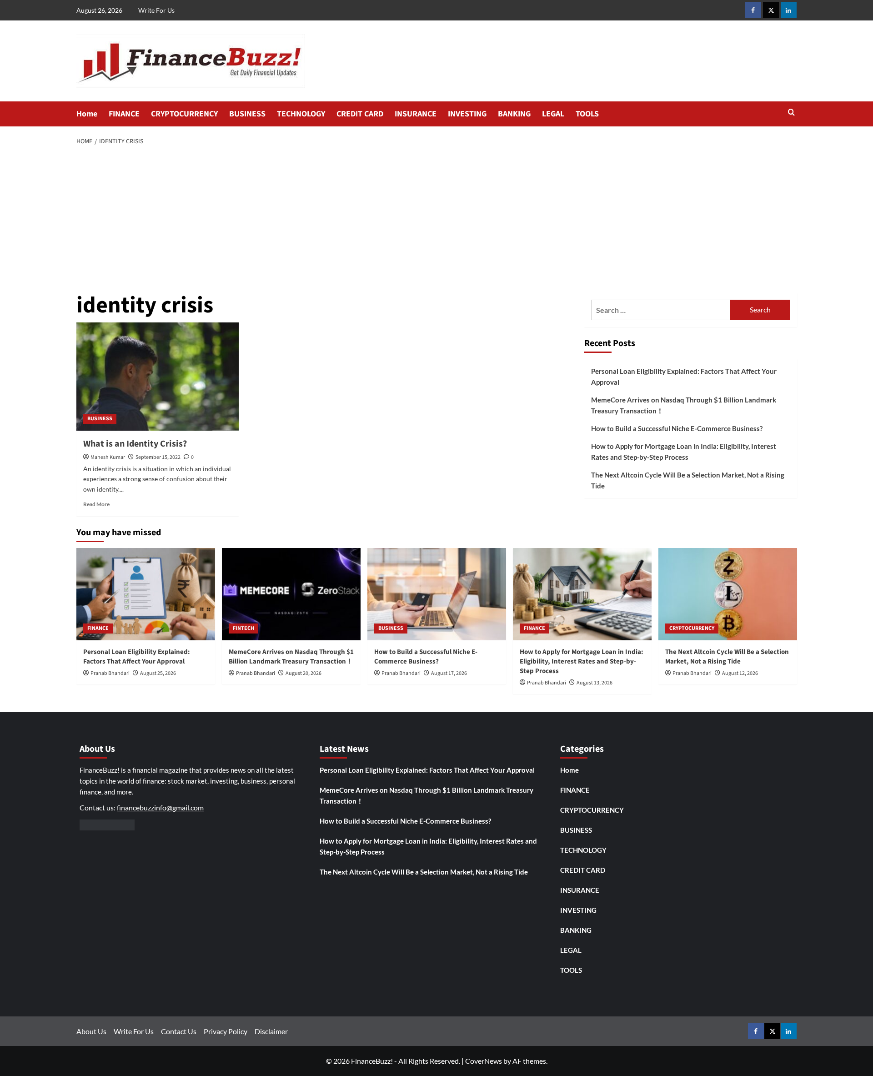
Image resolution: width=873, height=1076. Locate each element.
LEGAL (553, 114)
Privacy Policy (225, 1031)
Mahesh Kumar (107, 457)
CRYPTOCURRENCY (184, 114)
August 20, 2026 (303, 673)
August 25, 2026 (158, 673)
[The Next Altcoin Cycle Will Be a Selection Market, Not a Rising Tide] (727, 594)
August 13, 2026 (594, 683)
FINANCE (124, 114)
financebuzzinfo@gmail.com (160, 807)
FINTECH (243, 628)
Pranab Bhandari (110, 673)
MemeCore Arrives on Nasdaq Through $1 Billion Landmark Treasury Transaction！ (683, 405)
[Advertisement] (436, 220)
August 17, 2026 (449, 673)
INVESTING (467, 114)
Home (86, 114)
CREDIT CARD (359, 114)
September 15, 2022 (158, 457)
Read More (96, 504)
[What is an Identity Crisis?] (157, 376)
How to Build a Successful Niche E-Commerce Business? (677, 428)
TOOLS (587, 114)
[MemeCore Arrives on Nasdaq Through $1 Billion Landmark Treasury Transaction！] (291, 594)
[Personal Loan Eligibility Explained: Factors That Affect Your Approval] (145, 594)
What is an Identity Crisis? (135, 443)
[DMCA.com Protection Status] (107, 824)
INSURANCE (415, 114)
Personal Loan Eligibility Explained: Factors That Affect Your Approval (684, 376)
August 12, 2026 (740, 673)
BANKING (514, 114)
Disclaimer (271, 1031)
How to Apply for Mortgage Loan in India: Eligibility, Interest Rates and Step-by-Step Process (683, 451)
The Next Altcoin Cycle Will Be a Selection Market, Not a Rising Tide (687, 480)
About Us (91, 1031)
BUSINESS (247, 114)
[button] (791, 113)
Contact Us (178, 1031)
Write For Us (156, 10)
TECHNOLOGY (301, 114)
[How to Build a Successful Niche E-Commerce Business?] (436, 594)
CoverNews (483, 1060)
